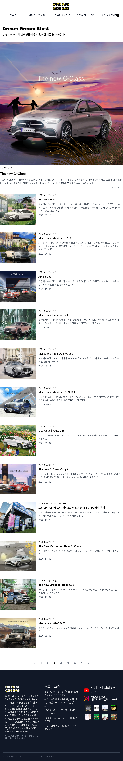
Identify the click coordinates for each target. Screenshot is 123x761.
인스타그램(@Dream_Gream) (103, 698)
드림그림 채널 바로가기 (104, 690)
